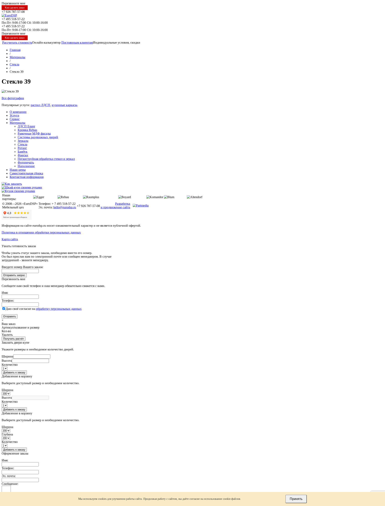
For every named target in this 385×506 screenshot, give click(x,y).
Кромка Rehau (27, 130)
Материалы (17, 122)
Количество (10, 364)
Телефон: (8, 300)
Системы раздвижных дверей (38, 137)
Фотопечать (26, 162)
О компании (18, 112)
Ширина (7, 356)
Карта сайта (10, 239)
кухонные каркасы (64, 105)
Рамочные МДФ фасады (34, 133)
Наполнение (26, 166)
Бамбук (22, 151)
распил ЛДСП (40, 105)
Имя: (5, 292)
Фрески (23, 155)
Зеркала (23, 140)
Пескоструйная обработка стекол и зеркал (46, 159)
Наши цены (18, 169)
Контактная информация (27, 177)
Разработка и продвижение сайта (115, 205)
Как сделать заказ (14, 7)
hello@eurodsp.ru (64, 207)
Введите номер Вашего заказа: (22, 267)
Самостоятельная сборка (26, 173)
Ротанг (22, 148)
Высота (7, 360)
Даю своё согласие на (44, 308)
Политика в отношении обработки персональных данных (41, 232)
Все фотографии (13, 98)
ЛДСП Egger (26, 126)
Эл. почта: (9, 476)
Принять (296, 499)
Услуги (14, 115)
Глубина (7, 434)
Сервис (15, 119)
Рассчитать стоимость (17, 42)
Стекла (22, 144)
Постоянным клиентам (77, 42)
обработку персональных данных (59, 308)
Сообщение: (10, 484)
